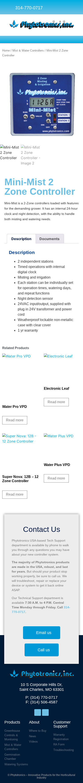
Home (6, 50)
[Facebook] (37, 712)
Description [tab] (21, 239)
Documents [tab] (49, 239)
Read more (14, 420)
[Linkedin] (45, 712)
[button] (74, 7)
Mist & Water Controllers (28, 50)
